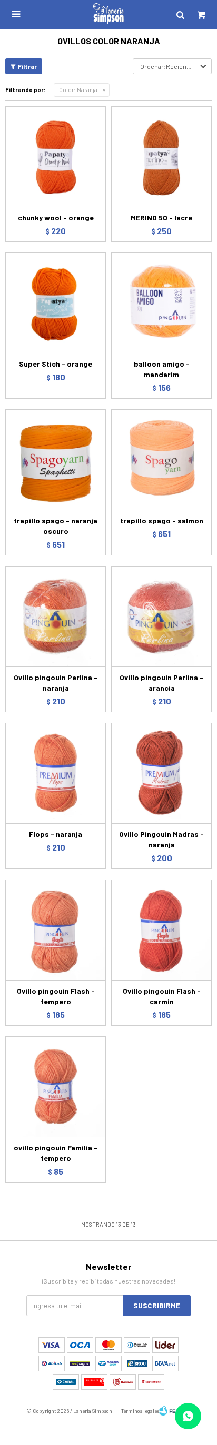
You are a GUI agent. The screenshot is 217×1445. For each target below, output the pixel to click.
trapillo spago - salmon (161, 520)
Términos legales (140, 1411)
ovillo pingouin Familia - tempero (55, 1153)
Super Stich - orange (55, 363)
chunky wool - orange (56, 217)
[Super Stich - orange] (55, 302)
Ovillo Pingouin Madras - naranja (161, 839)
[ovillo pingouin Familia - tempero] (55, 1086)
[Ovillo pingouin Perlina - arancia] (161, 616)
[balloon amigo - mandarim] (161, 302)
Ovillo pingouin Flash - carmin (162, 996)
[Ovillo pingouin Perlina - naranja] (55, 616)
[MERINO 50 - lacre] (161, 156)
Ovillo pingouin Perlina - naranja (55, 682)
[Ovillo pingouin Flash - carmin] (161, 930)
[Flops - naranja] (55, 773)
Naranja (78, 89)
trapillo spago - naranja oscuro (55, 525)
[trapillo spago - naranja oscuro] (55, 459)
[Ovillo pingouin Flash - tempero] (55, 930)
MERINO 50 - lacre (161, 217)
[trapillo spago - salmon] (161, 459)
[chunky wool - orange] (55, 156)
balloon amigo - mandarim (162, 369)
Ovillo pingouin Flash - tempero (56, 996)
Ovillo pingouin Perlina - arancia (161, 682)
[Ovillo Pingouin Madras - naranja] (161, 773)
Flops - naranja (55, 834)
